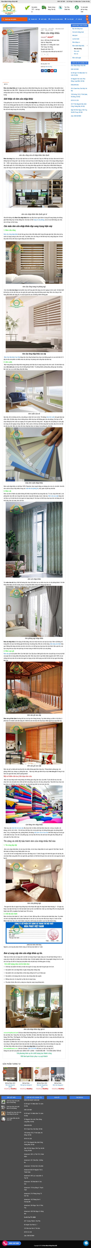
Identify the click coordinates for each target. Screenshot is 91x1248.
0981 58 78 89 (32, 1048)
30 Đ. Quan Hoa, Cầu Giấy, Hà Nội (33, 1129)
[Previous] (3, 1079)
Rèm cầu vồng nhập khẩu (11, 234)
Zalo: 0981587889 (76, 116)
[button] (87, 16)
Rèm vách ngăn (76, 58)
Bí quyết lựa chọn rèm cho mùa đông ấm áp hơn (14, 1113)
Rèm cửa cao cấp (53, 496)
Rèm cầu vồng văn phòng (10, 1086)
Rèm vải (76, 54)
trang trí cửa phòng (38, 220)
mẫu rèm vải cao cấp (17, 828)
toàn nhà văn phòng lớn (32, 488)
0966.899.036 (75, 85)
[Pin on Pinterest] (52, 70)
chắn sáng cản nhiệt (55, 644)
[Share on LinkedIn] (55, 70)
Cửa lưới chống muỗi (78, 32)
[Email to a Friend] (48, 70)
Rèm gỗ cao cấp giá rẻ (26, 1085)
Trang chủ (44, 28)
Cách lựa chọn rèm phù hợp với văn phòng (13, 1107)
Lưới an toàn (75, 39)
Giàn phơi (74, 35)
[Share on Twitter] (45, 70)
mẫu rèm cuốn (50, 417)
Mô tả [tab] (5, 84)
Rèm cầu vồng (78, 48)
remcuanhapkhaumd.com (10, 1048)
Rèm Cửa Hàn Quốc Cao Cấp (12, 357)
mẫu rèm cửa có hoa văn (41, 832)
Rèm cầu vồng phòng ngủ (42, 1086)
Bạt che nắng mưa (77, 28)
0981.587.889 (75, 69)
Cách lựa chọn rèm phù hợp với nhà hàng (13, 1101)
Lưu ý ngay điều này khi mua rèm (13, 1119)
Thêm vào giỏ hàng (49, 59)
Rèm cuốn (76, 51)
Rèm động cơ (76, 42)
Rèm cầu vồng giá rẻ (58, 1085)
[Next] (65, 1079)
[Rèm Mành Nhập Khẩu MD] (11, 9)
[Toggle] (87, 46)
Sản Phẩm (51, 28)
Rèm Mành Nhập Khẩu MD (78, 65)
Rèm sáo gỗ (7, 653)
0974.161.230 (75, 100)
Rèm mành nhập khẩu (78, 46)
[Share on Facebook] (42, 70)
